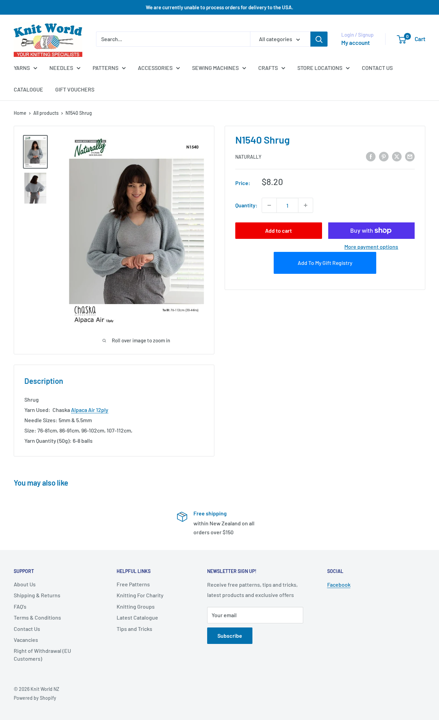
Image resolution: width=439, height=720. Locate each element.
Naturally (248, 157)
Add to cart (278, 230)
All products (46, 113)
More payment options (371, 246)
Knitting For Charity (140, 595)
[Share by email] (410, 156)
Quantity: (246, 205)
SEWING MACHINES (215, 67)
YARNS (22, 67)
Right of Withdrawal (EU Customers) (42, 654)
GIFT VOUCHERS (74, 89)
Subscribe (229, 635)
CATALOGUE (28, 89)
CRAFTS (268, 67)
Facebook (339, 584)
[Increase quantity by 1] (305, 205)
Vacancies (26, 639)
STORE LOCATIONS (319, 67)
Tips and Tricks (134, 628)
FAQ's (20, 606)
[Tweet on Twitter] (397, 156)
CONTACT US (377, 67)
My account (355, 42)
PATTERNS (105, 67)
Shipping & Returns (37, 595)
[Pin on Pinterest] (384, 156)
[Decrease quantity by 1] (269, 205)
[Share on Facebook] (371, 156)
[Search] (319, 39)
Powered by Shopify (35, 698)
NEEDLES (61, 67)
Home (20, 113)
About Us (25, 584)
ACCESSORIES (155, 67)
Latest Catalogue (137, 617)
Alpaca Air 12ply (89, 409)
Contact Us (27, 628)
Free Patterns (133, 584)
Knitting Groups (136, 606)
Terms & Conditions (37, 617)
